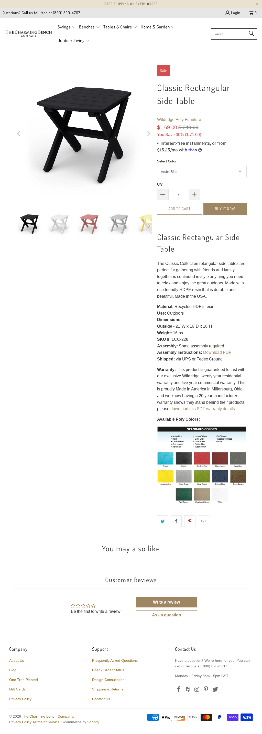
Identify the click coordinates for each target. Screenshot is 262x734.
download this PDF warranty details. (203, 409)
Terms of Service (46, 722)
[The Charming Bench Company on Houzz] (188, 689)
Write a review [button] (166, 602)
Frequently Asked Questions (115, 660)
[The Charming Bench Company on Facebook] (179, 689)
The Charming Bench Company (47, 716)
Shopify (93, 722)
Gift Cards (17, 689)
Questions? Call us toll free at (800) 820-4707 (41, 12)
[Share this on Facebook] (176, 521)
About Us (16, 660)
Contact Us (101, 699)
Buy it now (225, 208)
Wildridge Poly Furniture (179, 119)
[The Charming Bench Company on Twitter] (215, 689)
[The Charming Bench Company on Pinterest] (206, 689)
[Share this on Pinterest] (189, 521)
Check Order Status (108, 670)
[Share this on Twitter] (162, 521)
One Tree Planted (23, 680)
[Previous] (19, 133)
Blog (12, 670)
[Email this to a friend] (203, 521)
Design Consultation (108, 680)
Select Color (167, 161)
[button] (67, 27)
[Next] (148, 133)
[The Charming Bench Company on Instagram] (197, 689)
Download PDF (217, 352)
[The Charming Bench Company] (28, 33)
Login (235, 12)
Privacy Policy (20, 699)
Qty (159, 184)
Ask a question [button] (166, 615)
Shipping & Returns (107, 689)
